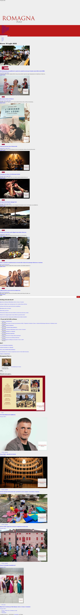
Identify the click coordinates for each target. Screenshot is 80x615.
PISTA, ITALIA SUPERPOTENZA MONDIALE (9, 327)
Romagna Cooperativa (5, 69)
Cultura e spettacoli (5, 28)
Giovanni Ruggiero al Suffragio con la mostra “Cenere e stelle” (13, 339)
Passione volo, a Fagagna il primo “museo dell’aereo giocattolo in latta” (12, 314)
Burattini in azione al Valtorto (7, 98)
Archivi (1, 370)
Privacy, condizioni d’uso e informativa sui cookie (9, 610)
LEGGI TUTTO (2, 75)
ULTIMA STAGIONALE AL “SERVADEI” (8, 331)
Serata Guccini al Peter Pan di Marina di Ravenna (10, 337)
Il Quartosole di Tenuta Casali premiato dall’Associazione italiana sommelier (13, 316)
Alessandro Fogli (2, 100)
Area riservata (4, 612)
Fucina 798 (2, 72)
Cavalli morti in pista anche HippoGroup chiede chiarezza (13, 232)
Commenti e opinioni (5, 27)
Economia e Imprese (5, 29)
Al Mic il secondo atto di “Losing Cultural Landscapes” (11, 335)
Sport (3, 33)
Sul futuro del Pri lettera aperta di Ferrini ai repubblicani (10, 306)
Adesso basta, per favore (4, 310)
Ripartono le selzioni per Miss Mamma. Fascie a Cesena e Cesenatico (12, 302)
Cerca (1, 295)
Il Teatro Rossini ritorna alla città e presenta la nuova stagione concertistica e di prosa (19, 491)
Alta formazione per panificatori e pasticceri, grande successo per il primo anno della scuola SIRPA (22, 71)
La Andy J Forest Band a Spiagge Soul (8, 202)
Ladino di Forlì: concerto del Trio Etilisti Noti (10, 290)
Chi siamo (3, 32)
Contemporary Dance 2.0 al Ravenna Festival (10, 174)
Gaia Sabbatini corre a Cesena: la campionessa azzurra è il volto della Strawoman (14, 351)
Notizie (3, 67)
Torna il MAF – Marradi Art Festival (8, 454)
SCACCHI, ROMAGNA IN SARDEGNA (8, 333)
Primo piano (4, 26)
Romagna (3, 96)
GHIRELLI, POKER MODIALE (7, 321)
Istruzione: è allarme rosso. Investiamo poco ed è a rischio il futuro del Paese (13, 304)
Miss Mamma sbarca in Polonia (5, 308)
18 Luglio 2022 (6, 72)
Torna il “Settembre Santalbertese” (8, 565)
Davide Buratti (2, 148)
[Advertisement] (40, 8)
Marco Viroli (2, 264)
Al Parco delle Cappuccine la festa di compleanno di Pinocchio (14, 526)
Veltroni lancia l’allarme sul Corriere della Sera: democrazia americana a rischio (14, 312)
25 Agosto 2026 (3, 608)
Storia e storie (4, 30)
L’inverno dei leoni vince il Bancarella (8, 146)
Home (3, 25)
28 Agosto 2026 (3, 416)
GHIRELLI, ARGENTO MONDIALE (8, 325)
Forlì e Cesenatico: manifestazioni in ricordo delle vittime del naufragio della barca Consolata (21, 262)
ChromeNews (16, 614)
